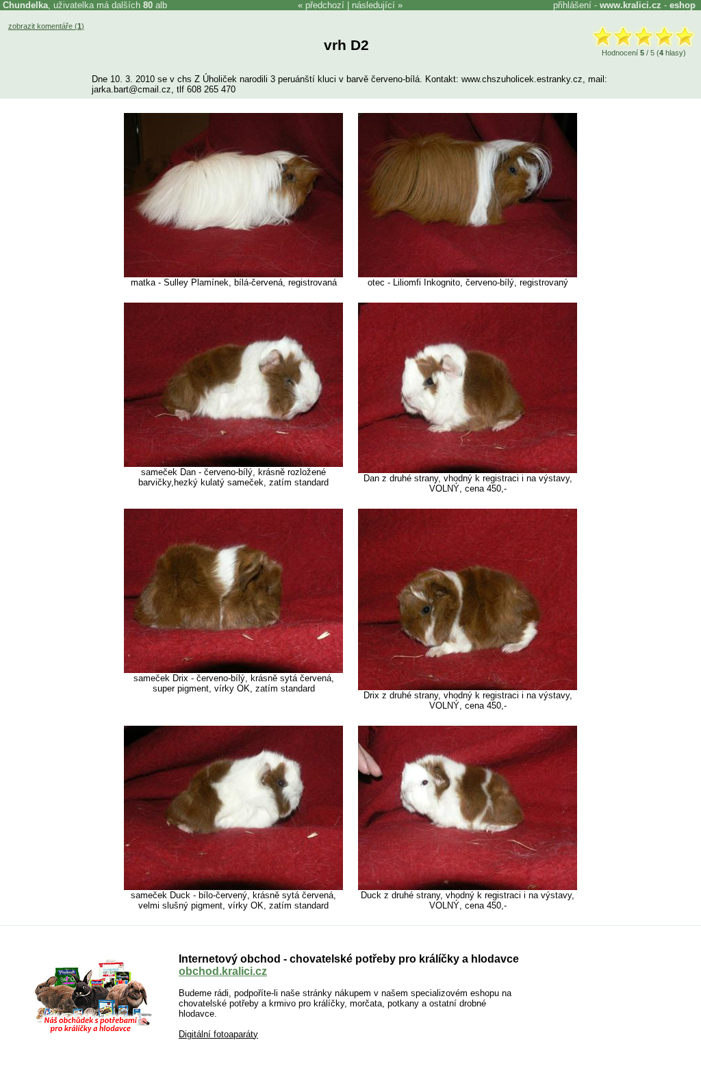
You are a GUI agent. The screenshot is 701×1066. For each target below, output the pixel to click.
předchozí (324, 5)
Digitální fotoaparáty (218, 1034)
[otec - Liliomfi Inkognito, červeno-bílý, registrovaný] (467, 274)
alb (155, 5)
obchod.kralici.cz (223, 971)
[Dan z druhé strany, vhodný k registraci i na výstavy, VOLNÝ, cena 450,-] (467, 470)
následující (373, 5)
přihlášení (572, 5)
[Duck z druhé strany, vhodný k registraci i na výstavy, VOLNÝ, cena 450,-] (467, 887)
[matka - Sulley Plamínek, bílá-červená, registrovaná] (233, 274)
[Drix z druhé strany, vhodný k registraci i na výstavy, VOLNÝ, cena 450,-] (467, 687)
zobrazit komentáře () (46, 26)
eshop (683, 5)
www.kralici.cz (630, 5)
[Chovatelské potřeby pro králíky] (93, 1031)
